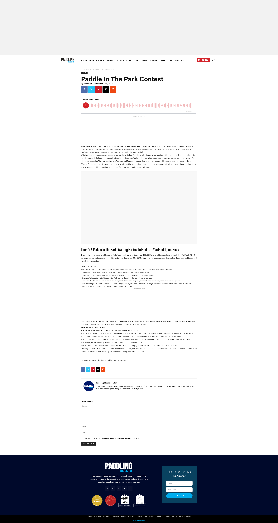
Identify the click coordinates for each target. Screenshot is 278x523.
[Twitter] (91, 89)
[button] (213, 61)
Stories (153, 60)
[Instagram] (113, 488)
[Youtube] (130, 488)
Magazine (179, 60)
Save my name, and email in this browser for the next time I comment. (111, 438)
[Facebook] (84, 89)
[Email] (106, 89)
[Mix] (113, 89)
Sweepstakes (166, 60)
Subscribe (203, 59)
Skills (136, 60)
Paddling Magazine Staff (93, 83)
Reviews (111, 60)
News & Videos (124, 60)
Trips (144, 60)
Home (83, 69)
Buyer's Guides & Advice (92, 60)
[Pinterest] (98, 89)
